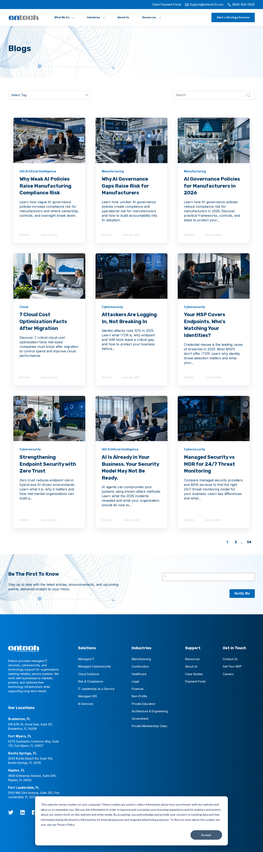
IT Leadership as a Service (96, 689)
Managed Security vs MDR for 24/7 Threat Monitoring (209, 464)
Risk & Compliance (90, 681)
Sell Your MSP (232, 666)
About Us (191, 666)
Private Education (143, 704)
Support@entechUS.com (206, 4)
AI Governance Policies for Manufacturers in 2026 (212, 186)
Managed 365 (87, 696)
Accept (206, 835)
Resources (192, 659)
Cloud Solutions (88, 674)
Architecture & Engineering (150, 711)
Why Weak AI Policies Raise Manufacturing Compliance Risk (45, 186)
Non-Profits (139, 696)
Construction (140, 666)
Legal (135, 681)
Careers (228, 674)
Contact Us (230, 659)
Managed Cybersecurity (94, 666)
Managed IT (86, 659)
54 (249, 542)
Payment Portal (195, 681)
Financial (137, 689)
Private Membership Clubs (149, 726)
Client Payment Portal (166, 4)
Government (140, 718)
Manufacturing (141, 659)
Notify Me (242, 593)
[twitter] (11, 812)
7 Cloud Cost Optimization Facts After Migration (43, 321)
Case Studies (194, 674)
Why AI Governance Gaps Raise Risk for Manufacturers (125, 186)
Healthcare (139, 674)
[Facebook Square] (34, 812)
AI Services (85, 704)
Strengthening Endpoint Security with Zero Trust (48, 464)
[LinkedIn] (22, 812)
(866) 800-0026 (243, 4)
